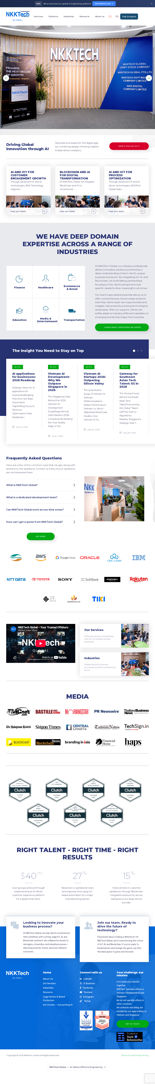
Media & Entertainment (47, 320)
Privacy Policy (142, 1055)
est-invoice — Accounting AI (58, 1004)
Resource (84, 16)
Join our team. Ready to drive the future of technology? (116, 926)
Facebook (88, 987)
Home (25, 16)
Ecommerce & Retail (72, 287)
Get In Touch (133, 1024)
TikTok (87, 1001)
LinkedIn (87, 979)
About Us (48, 979)
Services (38, 16)
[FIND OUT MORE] (28, 197)
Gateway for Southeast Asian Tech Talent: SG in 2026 (129, 380)
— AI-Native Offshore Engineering (75, 1067)
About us (100, 16)
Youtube (88, 992)
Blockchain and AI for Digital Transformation (75, 175)
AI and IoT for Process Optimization (120, 175)
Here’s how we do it (129, 146)
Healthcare (45, 287)
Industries (69, 16)
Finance (19, 287)
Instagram (88, 996)
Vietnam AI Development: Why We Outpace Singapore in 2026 (59, 382)
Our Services (94, 630)
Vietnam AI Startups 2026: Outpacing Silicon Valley (95, 378)
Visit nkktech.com (103, 3)
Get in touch (129, 16)
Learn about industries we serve (122, 327)
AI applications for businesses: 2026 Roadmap (24, 377)
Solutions (53, 16)
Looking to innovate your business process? (43, 924)
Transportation (74, 320)
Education (19, 320)
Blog (18, 367)
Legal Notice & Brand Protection (54, 998)
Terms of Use (127, 1055)
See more (41, 536)
